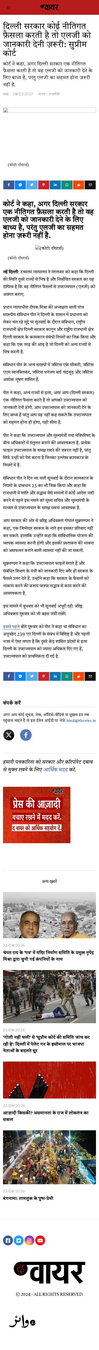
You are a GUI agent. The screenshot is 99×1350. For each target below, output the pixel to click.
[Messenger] (20, 185)
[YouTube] (40, 1240)
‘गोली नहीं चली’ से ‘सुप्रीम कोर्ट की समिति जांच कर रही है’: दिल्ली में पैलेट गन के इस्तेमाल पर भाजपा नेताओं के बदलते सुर (46, 1045)
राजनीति (54, 94)
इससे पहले (12, 627)
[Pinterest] (43, 185)
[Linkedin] (55, 185)
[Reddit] (78, 185)
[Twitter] (31, 185)
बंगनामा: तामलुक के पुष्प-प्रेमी (28, 1199)
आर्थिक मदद (55, 770)
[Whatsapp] (66, 185)
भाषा (6, 94)
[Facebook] (8, 185)
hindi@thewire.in (81, 721)
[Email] (90, 185)
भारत (41, 94)
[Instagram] (29, 1240)
